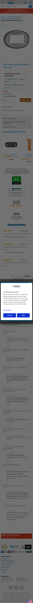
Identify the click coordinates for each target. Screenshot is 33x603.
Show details (7, 310)
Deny (23, 315)
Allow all (9, 315)
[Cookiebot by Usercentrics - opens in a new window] (17, 287)
